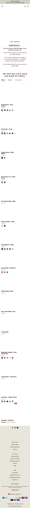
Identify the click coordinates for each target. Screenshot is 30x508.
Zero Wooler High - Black (8, 201)
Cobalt (10, 248)
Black (5, 225)
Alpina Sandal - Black (7, 291)
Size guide (15, 472)
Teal (7, 248)
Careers (15, 463)
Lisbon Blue (5, 272)
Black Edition (5, 133)
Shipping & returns (15, 475)
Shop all (15, 449)
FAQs (15, 470)
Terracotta (5, 357)
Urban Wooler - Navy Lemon (7, 105)
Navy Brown (12, 401)
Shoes (3, 80)
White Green (2, 182)
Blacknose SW (10, 133)
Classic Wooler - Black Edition (7, 153)
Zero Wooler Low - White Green (8, 177)
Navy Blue (5, 182)
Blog (15, 465)
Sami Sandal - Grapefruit (8, 268)
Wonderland (12, 110)
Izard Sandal (4, 332)
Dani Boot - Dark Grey (7, 420)
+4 (15, 133)
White (2, 225)
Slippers (10, 80)
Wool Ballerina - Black (7, 244)
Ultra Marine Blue (2, 358)
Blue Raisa (5, 401)
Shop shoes (15, 442)
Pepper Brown (2, 401)
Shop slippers (15, 444)
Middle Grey (7, 133)
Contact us (15, 479)
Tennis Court (10, 110)
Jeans (2, 133)
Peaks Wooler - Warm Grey (8, 376)
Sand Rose (10, 401)
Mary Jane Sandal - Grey (8, 311)
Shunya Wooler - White (7, 221)
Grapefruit (2, 272)
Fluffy (10, 357)
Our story (15, 454)
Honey (12, 248)
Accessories (18, 80)
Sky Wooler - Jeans (6, 129)
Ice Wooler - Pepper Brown (9, 397)
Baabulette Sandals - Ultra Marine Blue (8, 353)
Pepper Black (5, 110)
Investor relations (15, 458)
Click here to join (14, 489)
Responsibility (15, 456)
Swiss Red (12, 358)
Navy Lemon (2, 110)
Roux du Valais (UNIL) (12, 133)
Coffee (7, 110)
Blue (5, 248)
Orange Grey (5, 158)
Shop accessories (15, 447)
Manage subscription (15, 477)
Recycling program (15, 461)
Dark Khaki (7, 272)
